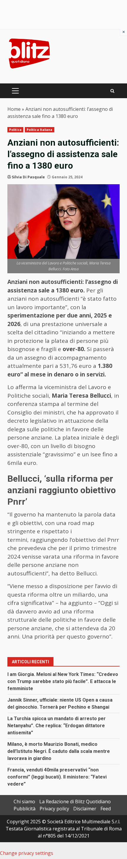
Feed (105, 808)
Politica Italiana (40, 130)
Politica (15, 130)
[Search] (112, 91)
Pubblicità (24, 808)
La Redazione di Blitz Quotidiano (75, 801)
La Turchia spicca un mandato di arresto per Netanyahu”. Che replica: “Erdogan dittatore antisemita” (56, 725)
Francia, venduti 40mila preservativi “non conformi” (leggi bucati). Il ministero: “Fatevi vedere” (57, 777)
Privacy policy (54, 808)
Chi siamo (24, 801)
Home (14, 109)
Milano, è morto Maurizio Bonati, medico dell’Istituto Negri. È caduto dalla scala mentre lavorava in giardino (58, 751)
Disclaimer (84, 808)
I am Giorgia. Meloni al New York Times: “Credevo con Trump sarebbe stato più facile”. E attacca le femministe (62, 681)
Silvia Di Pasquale (28, 177)
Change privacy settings (26, 853)
